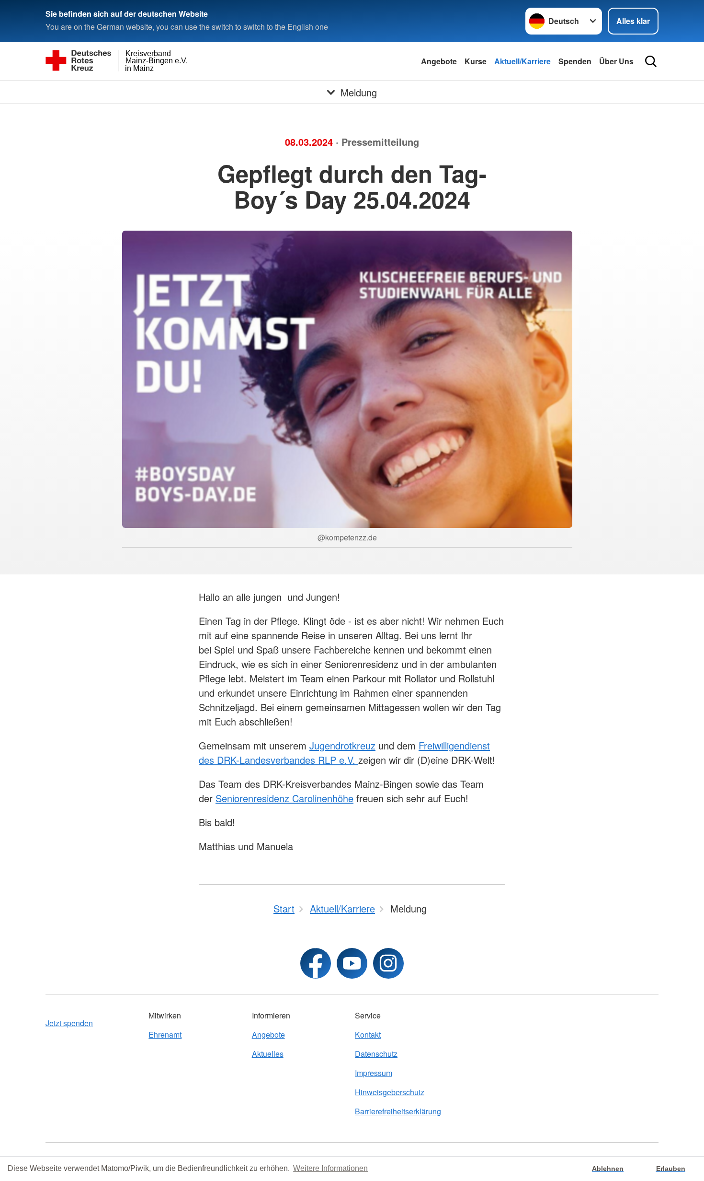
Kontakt (368, 1034)
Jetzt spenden (69, 1023)
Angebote (439, 61)
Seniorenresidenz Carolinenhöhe (284, 798)
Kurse (476, 61)
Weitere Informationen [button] (330, 1168)
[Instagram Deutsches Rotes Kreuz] (388, 963)
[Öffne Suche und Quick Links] (651, 61)
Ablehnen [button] (608, 1168)
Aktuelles (268, 1053)
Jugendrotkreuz (342, 745)
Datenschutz (376, 1053)
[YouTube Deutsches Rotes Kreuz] (352, 963)
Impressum (373, 1072)
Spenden (574, 61)
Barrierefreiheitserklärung (398, 1111)
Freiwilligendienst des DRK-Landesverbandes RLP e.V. (344, 752)
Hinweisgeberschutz (389, 1092)
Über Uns (616, 61)
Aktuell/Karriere (522, 61)
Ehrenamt (165, 1034)
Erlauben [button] (670, 1168)
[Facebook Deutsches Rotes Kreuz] (315, 963)
